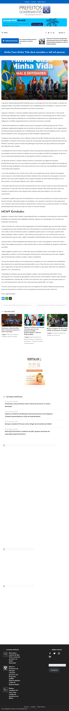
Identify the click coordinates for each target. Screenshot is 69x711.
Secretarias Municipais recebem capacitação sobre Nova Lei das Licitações (52, 305)
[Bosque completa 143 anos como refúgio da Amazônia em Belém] (5, 689)
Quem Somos (41, 2)
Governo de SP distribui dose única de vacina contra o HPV (18, 305)
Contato (33, 2)
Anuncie (27, 2)
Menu (6, 33)
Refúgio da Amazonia (53, 335)
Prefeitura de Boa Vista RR (9, 336)
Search (61, 33)
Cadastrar (54, 670)
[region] (45, 695)
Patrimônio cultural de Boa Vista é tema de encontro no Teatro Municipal (23, 41)
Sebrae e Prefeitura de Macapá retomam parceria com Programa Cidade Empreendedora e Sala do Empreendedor (55, 41)
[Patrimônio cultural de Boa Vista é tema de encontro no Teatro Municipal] (5, 654)
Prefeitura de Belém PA (59, 333)
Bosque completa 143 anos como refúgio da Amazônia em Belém (28, 424)
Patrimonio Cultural (12, 334)
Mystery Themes (32, 709)
